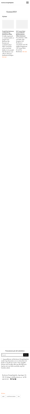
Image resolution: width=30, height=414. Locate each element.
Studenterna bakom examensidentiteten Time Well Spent (14, 282)
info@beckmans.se (16, 377)
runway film (14, 160)
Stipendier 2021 (6, 229)
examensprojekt (5, 160)
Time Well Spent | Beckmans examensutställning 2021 (15, 309)
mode (25, 108)
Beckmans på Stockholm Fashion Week (12, 182)
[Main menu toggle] (27, 2)
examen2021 (21, 82)
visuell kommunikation (9, 233)
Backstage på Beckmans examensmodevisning (14, 206)
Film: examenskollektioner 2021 (10, 157)
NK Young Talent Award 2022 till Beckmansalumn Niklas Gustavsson (21, 33)
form (25, 82)
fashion (10, 160)
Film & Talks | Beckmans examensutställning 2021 (13, 336)
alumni (16, 82)
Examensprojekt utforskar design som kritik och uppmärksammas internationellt (14, 130)
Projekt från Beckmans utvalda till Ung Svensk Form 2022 (8, 32)
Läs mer (4, 57)
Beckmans (4, 82)
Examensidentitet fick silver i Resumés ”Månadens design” (12, 255)
